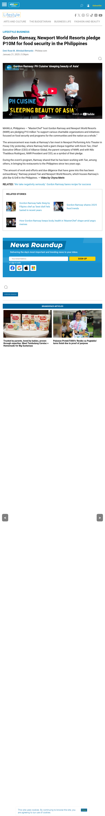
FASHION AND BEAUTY (87, 21)
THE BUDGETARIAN (40, 21)
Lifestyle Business (16, 31)
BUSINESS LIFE (62, 21)
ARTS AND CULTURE (15, 21)
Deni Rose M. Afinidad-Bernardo (18, 50)
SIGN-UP (82, 258)
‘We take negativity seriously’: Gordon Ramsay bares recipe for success (52, 184)
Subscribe (97, 6)
